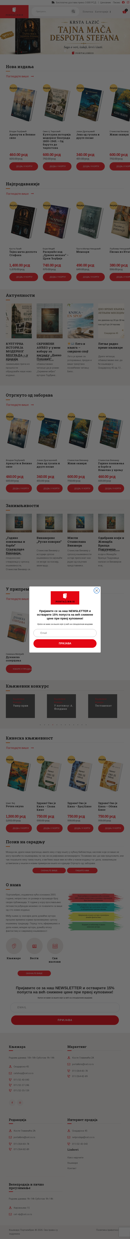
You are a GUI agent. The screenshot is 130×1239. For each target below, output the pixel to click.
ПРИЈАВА (65, 643)
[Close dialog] (96, 590)
